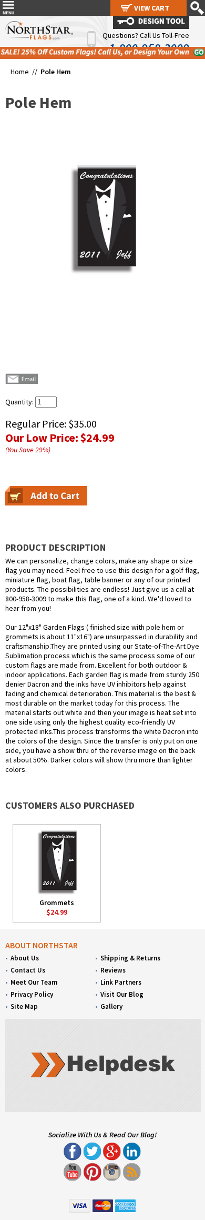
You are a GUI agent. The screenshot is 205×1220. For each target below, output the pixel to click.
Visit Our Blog (122, 994)
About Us (25, 958)
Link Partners (120, 982)
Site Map (24, 1006)
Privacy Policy (32, 994)
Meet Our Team (34, 982)
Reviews (113, 970)
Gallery (111, 1006)
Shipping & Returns (130, 958)
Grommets (56, 902)
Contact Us (28, 970)
